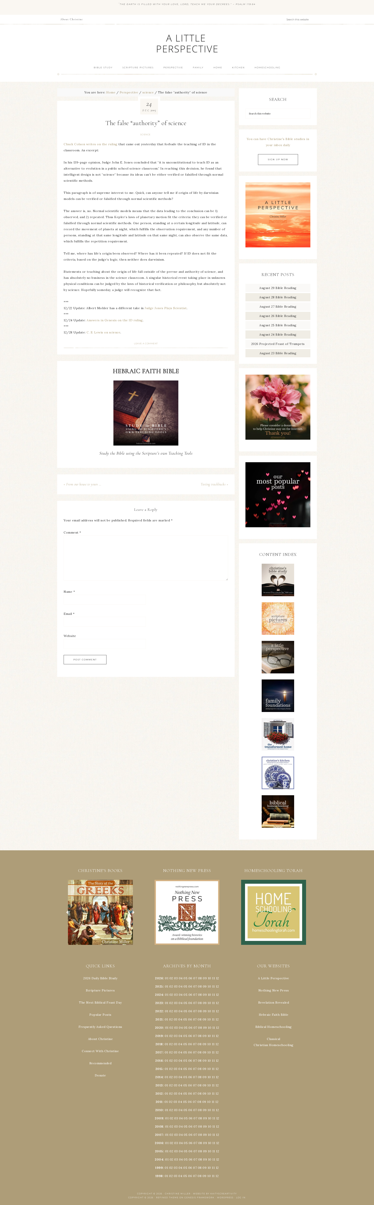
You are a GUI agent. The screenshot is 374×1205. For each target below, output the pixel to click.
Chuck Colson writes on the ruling (91, 144)
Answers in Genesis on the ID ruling (115, 320)
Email (69, 614)
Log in (241, 1197)
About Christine (100, 1039)
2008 (159, 1126)
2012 (159, 1094)
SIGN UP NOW (278, 159)
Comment (72, 532)
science (145, 134)
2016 (159, 1061)
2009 (159, 1118)
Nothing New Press (273, 990)
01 (166, 978)
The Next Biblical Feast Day (100, 1002)
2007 (159, 1135)
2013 (159, 1085)
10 (209, 986)
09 (205, 986)
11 (213, 986)
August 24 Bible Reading (278, 334)
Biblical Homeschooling (273, 1027)
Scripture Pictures (100, 990)
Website (70, 636)
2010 (159, 1110)
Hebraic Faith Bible (274, 1015)
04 (181, 978)
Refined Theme (167, 1197)
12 (217, 986)
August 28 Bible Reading (278, 297)
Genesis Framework (199, 1197)
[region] (100, 912)
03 (176, 978)
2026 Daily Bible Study (100, 978)
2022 (159, 1011)
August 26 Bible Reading (278, 316)
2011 (159, 1102)
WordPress (225, 1197)
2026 (159, 978)
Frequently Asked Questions (100, 1027)
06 (190, 978)
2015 (159, 1069)
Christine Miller (177, 1193)
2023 (159, 1003)
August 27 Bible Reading (278, 307)
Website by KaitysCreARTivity (215, 1193)
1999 (159, 1168)
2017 (159, 1052)
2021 (159, 1019)
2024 (159, 995)
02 (171, 978)
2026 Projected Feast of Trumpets (278, 344)
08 (200, 978)
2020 (159, 1028)
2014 (159, 1077)
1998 (159, 1176)
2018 (159, 1044)
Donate (100, 1075)
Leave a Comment (146, 343)
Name (69, 592)
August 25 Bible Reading (278, 325)
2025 (159, 986)
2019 (159, 1036)
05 (185, 978)
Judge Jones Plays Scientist (166, 308)
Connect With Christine (100, 1051)
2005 (159, 1151)
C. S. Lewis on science (103, 332)
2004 (159, 1159)
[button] (100, 912)
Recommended (100, 1063)
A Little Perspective (187, 43)
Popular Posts (100, 1015)
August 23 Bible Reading (278, 353)
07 (195, 978)
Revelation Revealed (273, 1002)
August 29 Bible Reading (278, 288)
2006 (159, 1143)
